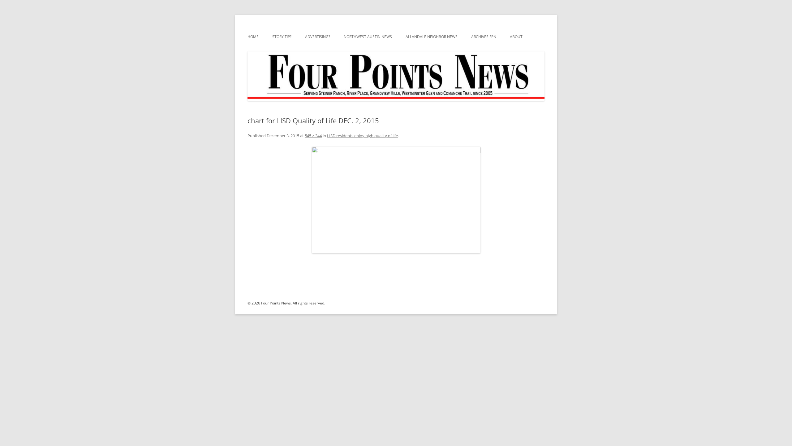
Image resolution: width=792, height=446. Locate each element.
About (516, 36)
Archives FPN (483, 36)
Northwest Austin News (368, 36)
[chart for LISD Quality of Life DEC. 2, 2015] (396, 200)
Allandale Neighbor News (432, 36)
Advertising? (317, 36)
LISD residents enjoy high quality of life (362, 135)
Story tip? (281, 36)
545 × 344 (313, 135)
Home (253, 36)
